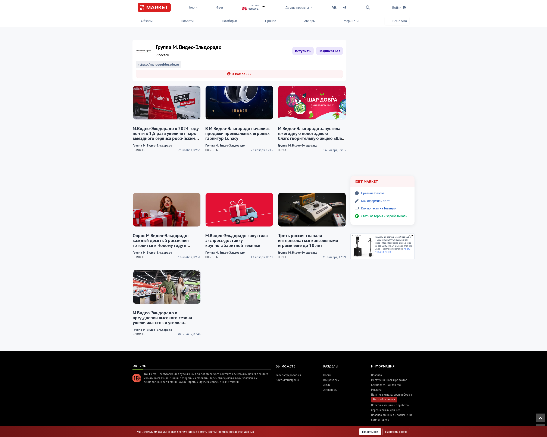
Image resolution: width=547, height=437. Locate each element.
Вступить (303, 51)
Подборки (229, 21)
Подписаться (329, 51)
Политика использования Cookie (391, 394)
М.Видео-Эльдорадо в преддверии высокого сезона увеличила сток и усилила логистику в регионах (162, 320)
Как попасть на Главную (378, 208)
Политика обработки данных (235, 432)
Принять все (370, 432)
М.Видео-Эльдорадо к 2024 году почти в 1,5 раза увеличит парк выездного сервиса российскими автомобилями (166, 136)
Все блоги (399, 21)
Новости (187, 21)
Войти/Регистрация (288, 380)
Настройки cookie (384, 399)
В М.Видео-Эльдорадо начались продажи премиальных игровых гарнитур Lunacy (237, 133)
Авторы (309, 21)
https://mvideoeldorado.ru (158, 64)
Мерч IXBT (352, 21)
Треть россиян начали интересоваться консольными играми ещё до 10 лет (308, 240)
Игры (219, 7)
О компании (241, 74)
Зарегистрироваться (288, 375)
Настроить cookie (396, 432)
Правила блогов (373, 193)
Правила (376, 375)
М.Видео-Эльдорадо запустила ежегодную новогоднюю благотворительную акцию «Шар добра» (311, 136)
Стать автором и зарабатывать (384, 216)
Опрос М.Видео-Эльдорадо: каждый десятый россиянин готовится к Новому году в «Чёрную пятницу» (161, 243)
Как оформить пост (375, 201)
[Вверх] (540, 418)
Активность (330, 390)
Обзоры (147, 21)
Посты (327, 375)
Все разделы (331, 380)
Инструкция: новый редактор (389, 380)
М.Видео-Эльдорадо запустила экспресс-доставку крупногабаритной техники (236, 240)
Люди (327, 385)
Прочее (270, 21)
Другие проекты (297, 7)
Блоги (193, 7)
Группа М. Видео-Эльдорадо (152, 145)
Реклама (376, 390)
